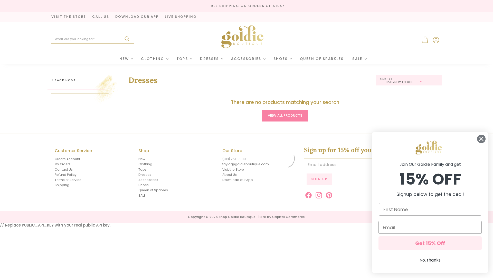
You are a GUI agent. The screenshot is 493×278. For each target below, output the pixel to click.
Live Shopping (181, 17)
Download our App (237, 180)
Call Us (100, 17)
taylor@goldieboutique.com (245, 164)
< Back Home (63, 80)
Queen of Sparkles (322, 58)
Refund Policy (66, 174)
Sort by (386, 78)
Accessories (247, 58)
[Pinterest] (328, 194)
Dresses (210, 58)
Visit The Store (68, 17)
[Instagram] (318, 194)
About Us (229, 174)
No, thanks (430, 260)
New (124, 58)
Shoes (281, 58)
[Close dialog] (481, 138)
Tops (182, 58)
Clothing (153, 58)
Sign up (319, 179)
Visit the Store (233, 169)
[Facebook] (307, 194)
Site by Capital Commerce (282, 217)
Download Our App (137, 17)
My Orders (62, 164)
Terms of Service (68, 180)
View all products (285, 115)
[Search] (127, 39)
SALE (358, 58)
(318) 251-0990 (234, 159)
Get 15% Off (430, 243)
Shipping (62, 185)
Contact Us (64, 169)
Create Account (67, 159)
